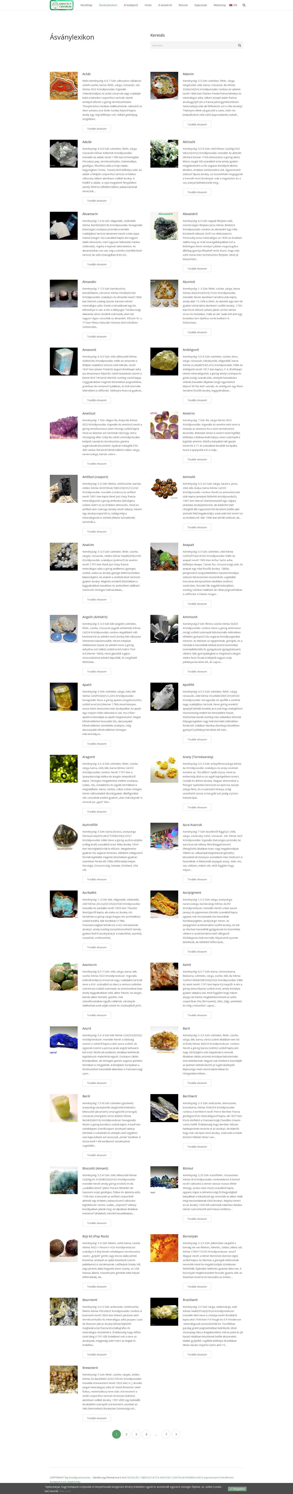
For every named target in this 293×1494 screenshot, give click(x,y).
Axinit (187, 965)
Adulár (87, 142)
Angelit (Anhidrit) (94, 617)
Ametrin (189, 413)
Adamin (188, 74)
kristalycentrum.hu (79, 1477)
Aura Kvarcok (192, 825)
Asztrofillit (90, 825)
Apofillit (188, 685)
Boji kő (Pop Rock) (95, 1236)
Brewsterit (90, 1368)
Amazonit (89, 350)
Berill (86, 1096)
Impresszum (210, 1477)
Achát (86, 74)
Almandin (89, 282)
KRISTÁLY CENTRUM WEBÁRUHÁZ (180, 1477)
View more (65, 1491)
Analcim (88, 545)
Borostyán (190, 1236)
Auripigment (192, 892)
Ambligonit (191, 350)
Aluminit (189, 282)
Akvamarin (90, 214)
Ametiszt (88, 413)
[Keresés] (244, 5)
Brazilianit (190, 1300)
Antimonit (190, 617)
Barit (186, 1028)
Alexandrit (190, 214)
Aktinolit (189, 142)
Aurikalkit (89, 892)
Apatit (87, 685)
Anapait (188, 545)
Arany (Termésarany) (198, 757)
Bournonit (89, 1300)
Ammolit (189, 477)
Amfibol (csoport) (95, 477)
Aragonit (88, 757)
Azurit (86, 1028)
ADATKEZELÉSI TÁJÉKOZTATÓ (139, 1477)
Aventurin (89, 965)
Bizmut (188, 1168)
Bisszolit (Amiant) (95, 1168)
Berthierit (190, 1096)
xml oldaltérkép (71, 1481)
